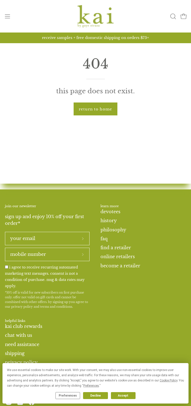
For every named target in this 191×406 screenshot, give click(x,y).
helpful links (15, 321)
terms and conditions (56, 306)
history (108, 220)
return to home (95, 109)
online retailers (117, 256)
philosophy (113, 229)
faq (104, 238)
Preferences (68, 395)
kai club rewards (23, 326)
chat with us (18, 335)
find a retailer (115, 247)
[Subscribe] (83, 238)
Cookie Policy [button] (168, 380)
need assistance (22, 344)
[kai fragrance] (95, 16)
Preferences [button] (91, 385)
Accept (123, 395)
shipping (15, 353)
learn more (109, 206)
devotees (110, 211)
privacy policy (22, 306)
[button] (172, 16)
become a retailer (120, 265)
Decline (95, 395)
